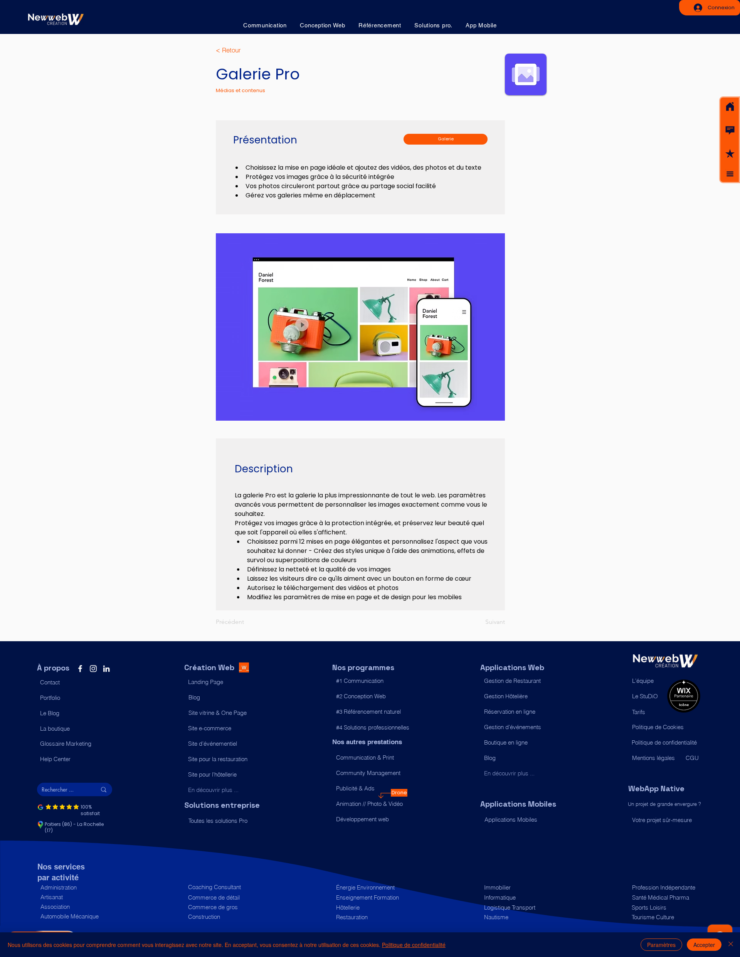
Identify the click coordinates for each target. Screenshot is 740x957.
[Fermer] (730, 944)
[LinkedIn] (106, 668)
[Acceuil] (730, 107)
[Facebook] (80, 668)
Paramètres (661, 945)
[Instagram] (93, 668)
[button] (730, 130)
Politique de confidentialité (414, 945)
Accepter (704, 945)
